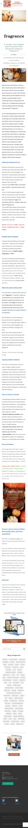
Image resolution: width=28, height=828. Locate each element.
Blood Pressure (20, 662)
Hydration (20, 690)
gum (5, 682)
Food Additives (7, 680)
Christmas (15, 667)
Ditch (13, 675)
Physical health (9, 708)
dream (22, 675)
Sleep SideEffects (18, 716)
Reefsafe (8, 713)
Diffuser (7, 63)
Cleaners (8, 669)
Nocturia (21, 700)
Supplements (15, 721)
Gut (10, 682)
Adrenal (5, 659)
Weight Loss (19, 724)
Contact (8, 783)
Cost (14, 669)
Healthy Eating (9, 687)
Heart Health (19, 687)
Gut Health (21, 63)
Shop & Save (14, 754)
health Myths (16, 685)
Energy (23, 677)
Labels (22, 695)
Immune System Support (14, 693)
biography (5, 662)
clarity (21, 667)
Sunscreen (6, 721)
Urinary (7, 724)
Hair (22, 682)
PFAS (20, 706)
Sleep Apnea (8, 716)
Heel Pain (7, 690)
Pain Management (17, 703)
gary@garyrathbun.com (11, 778)
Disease (20, 672)
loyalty (10, 698)
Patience (14, 706)
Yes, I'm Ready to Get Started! (14, 641)
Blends (12, 662)
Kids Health (15, 695)
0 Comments (15, 66)
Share (14, 54)
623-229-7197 (9, 777)
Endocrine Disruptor (13, 677)
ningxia (6, 700)
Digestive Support (11, 672)
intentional (7, 695)
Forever (15, 680)
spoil (15, 718)
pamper (8, 706)
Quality (14, 711)
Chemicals (7, 667)
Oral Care (7, 703)
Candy (17, 664)
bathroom (22, 659)
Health (9, 685)
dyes (4, 677)
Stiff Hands (21, 718)
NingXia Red (13, 700)
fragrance (14, 63)
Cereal (22, 664)
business (10, 664)
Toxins (22, 721)
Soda (10, 718)
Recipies (20, 711)
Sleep (20, 713)
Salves (15, 713)
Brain (4, 664)
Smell (5, 718)
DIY (18, 675)
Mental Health (18, 698)
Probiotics (7, 711)
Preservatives (19, 708)
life (6, 698)
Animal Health (13, 659)
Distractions (6, 675)
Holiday (14, 690)
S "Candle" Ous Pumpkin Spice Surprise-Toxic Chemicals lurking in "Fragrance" (14, 47)
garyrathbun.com (17, 563)
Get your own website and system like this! (14, 824)
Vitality (12, 724)
